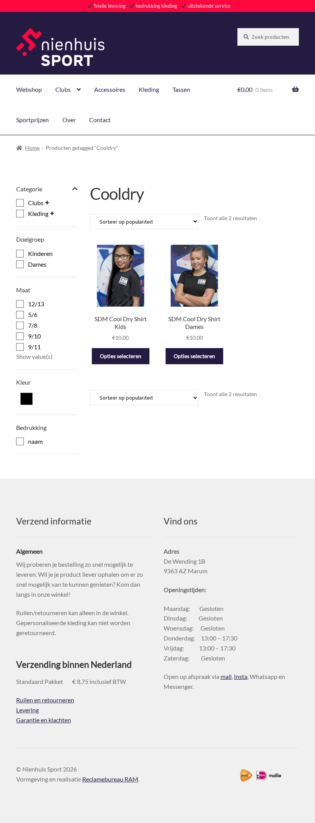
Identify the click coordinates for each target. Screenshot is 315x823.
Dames (37, 264)
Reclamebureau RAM (110, 779)
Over (69, 119)
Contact (100, 119)
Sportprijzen (32, 119)
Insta (240, 676)
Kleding (149, 89)
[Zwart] (26, 399)
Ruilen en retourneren (45, 700)
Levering (27, 709)
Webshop (29, 89)
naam (35, 441)
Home (32, 147)
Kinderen (40, 253)
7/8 (32, 325)
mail (226, 676)
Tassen (181, 89)
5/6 (32, 314)
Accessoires (109, 89)
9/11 (34, 346)
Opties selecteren (120, 356)
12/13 (36, 303)
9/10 (34, 336)
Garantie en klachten (43, 719)
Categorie (29, 188)
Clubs (63, 89)
